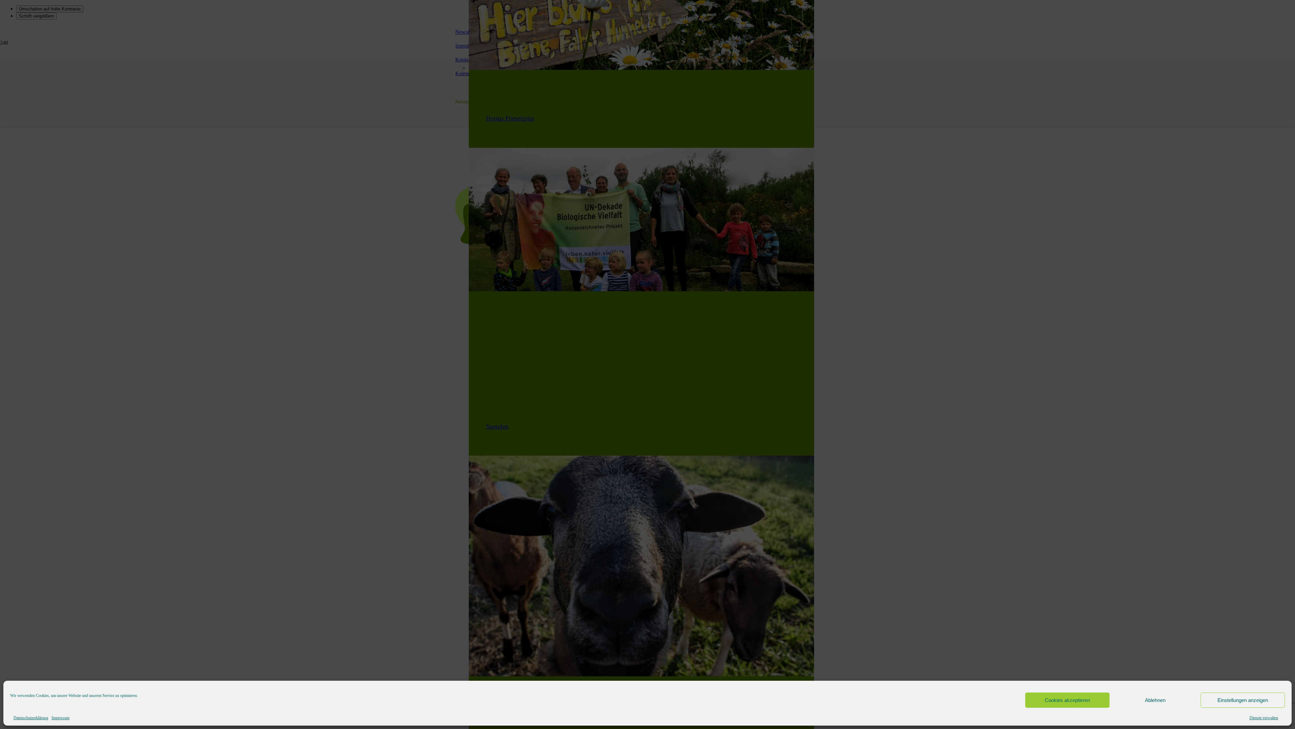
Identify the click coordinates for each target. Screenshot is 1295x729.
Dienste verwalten (1263, 718)
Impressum (60, 718)
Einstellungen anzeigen (1242, 700)
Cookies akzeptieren (1067, 700)
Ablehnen (1155, 700)
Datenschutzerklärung (30, 718)
